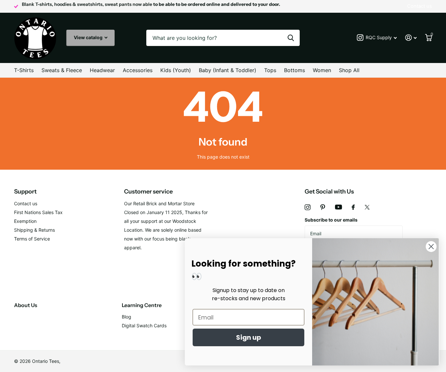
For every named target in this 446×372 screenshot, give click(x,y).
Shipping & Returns (34, 230)
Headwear (102, 70)
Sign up (248, 337)
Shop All (349, 70)
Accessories (137, 70)
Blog (126, 316)
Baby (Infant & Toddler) (227, 70)
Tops (270, 70)
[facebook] (353, 207)
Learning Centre (142, 305)
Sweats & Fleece (61, 70)
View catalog (89, 37)
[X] (367, 207)
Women (322, 70)
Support (25, 191)
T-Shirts (24, 70)
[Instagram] (308, 207)
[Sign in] (411, 37)
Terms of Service (32, 238)
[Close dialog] (431, 246)
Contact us (25, 203)
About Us (25, 305)
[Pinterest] (322, 207)
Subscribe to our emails (331, 220)
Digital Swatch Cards (144, 325)
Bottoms (294, 70)
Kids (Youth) (175, 70)
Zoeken (291, 38)
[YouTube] (338, 207)
